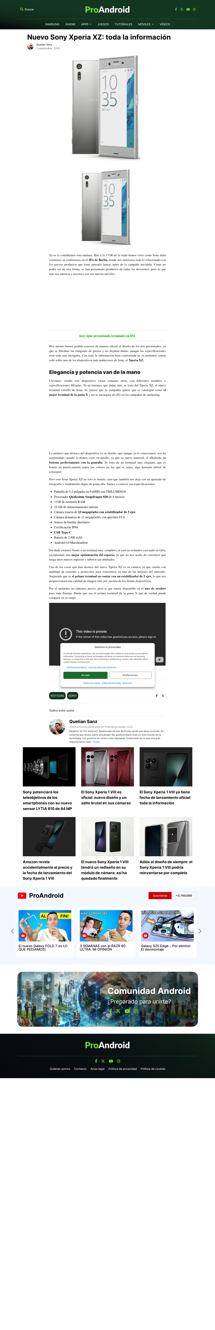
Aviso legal (127, 683)
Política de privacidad (111, 683)
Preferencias (130, 675)
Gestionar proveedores (77, 667)
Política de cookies (91, 683)
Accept (85, 675)
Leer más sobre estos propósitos (102, 667)
